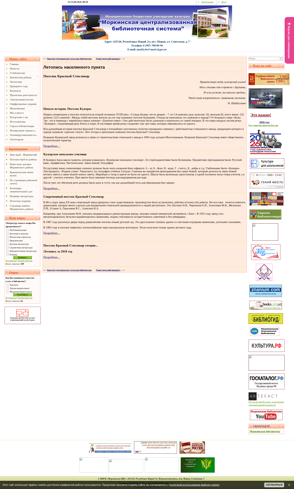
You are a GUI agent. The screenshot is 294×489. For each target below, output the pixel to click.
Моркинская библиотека (265, 431)
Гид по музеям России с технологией (266, 401)
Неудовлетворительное (21, 291)
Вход (224, 1)
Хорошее (14, 284)
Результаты (11, 260)
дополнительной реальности (262, 404)
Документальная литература (23, 250)
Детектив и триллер (19, 233)
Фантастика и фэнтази (20, 236)
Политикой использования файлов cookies (194, 485)
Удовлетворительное (19, 288)
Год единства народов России (263, 125)
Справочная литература (21, 247)
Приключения (16, 240)
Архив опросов (25, 260)
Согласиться (274, 485)
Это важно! (260, 115)
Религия (13, 254)
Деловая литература (19, 243)
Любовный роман (18, 229)
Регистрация (207, 1)
